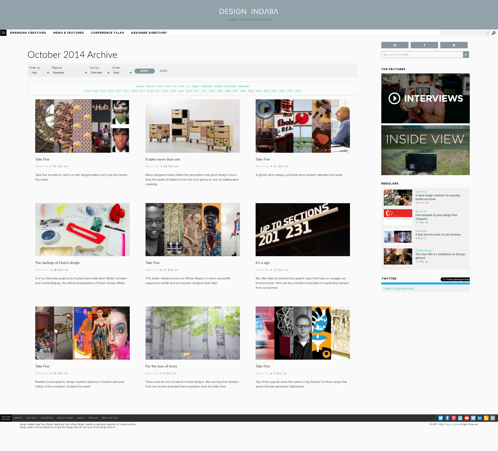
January (140, 86)
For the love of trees (161, 366)
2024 (103, 91)
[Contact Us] (492, 418)
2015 (173, 91)
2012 (196, 91)
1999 (290, 91)
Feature (57, 67)
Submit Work (65, 417)
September (207, 86)
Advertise (47, 417)
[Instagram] (460, 418)
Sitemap (92, 417)
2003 (266, 91)
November (230, 86)
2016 (165, 91)
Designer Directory (149, 32)
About (18, 417)
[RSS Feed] (486, 418)
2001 (282, 91)
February (151, 86)
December (243, 86)
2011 (204, 91)
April (168, 86)
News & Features (68, 32)
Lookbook (421, 231)
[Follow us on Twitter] (395, 45)
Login (80, 417)
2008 (227, 91)
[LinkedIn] (479, 418)
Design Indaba (451, 424)
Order (116, 67)
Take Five (42, 159)
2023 (111, 91)
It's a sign (263, 262)
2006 (243, 91)
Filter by (34, 67)
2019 (142, 91)
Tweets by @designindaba (398, 288)
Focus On (153, 166)
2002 (274, 91)
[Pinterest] (453, 418)
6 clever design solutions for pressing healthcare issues (438, 197)
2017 (157, 91)
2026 (87, 91)
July (188, 86)
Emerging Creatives (28, 32)
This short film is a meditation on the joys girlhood (440, 256)
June (181, 86)
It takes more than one (163, 159)
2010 (212, 91)
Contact (31, 417)
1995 (298, 91)
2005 (251, 91)
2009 (220, 91)
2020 (134, 91)
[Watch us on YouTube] (466, 418)
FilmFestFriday (424, 250)
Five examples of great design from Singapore (436, 217)
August (195, 86)
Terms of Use (109, 417)
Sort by (94, 67)
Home (3, 33)
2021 (126, 91)
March (160, 86)
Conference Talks (107, 32)
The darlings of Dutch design (57, 262)
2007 (235, 91)
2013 (189, 91)
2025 (95, 91)
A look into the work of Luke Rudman (438, 234)
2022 (119, 91)
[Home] (249, 13)
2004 (259, 91)
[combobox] (465, 32)
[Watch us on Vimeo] (473, 418)
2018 (150, 91)
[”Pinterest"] (454, 45)
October (218, 86)
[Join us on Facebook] (424, 45)
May (175, 86)
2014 (181, 91)
